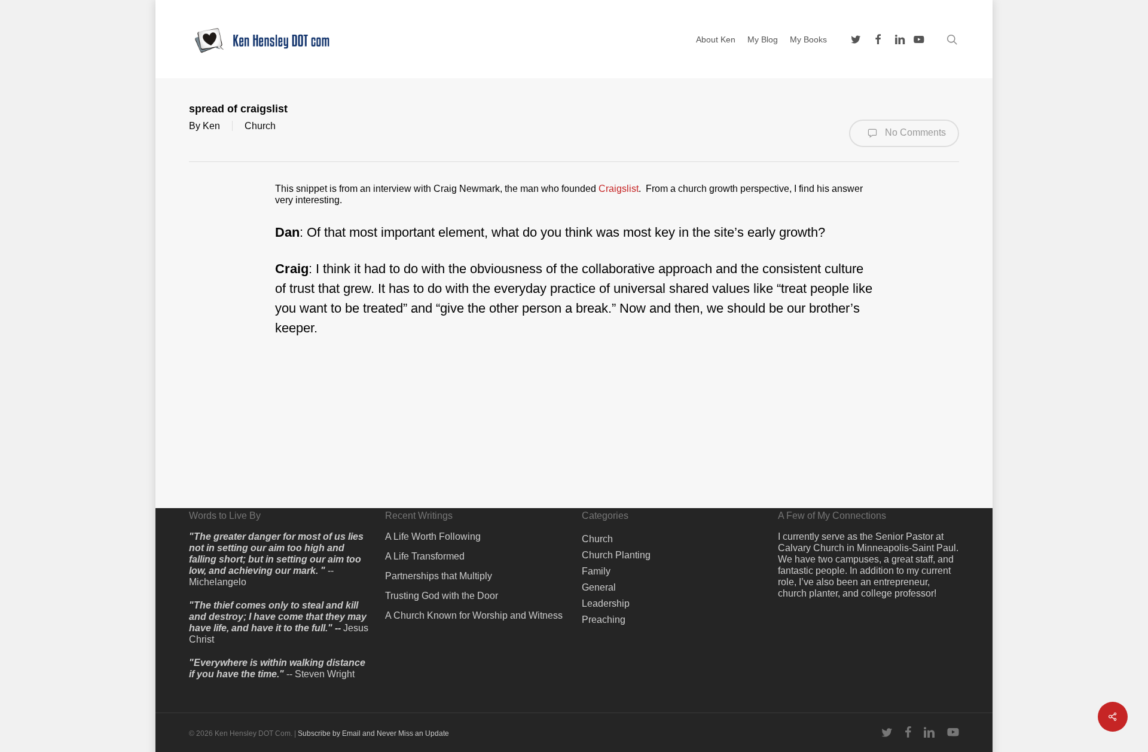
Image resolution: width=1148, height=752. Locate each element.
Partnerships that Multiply (438, 576)
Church (260, 126)
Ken (211, 126)
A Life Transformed (425, 556)
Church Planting (616, 555)
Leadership (606, 603)
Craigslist (619, 189)
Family (596, 571)
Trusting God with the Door (441, 596)
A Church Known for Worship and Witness (474, 615)
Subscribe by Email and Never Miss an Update (373, 733)
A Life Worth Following (433, 536)
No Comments (914, 132)
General (599, 587)
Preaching (603, 620)
